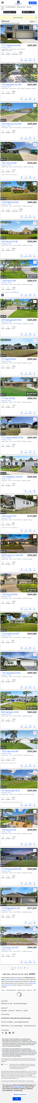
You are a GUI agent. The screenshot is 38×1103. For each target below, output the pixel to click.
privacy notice (17, 1087)
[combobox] (33, 21)
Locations (10, 12)
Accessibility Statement (21, 1022)
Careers (25, 1010)
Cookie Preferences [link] (30, 1026)
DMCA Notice (5, 1026)
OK (17, 1099)
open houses (15, 979)
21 (25, 968)
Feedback (4, 1010)
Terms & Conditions (7, 1022)
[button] (33, 2)
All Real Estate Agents (20, 1003)
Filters (30, 12)
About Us (19, 1010)
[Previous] (1, 72)
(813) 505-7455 (15, 292)
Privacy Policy (5, 1014)
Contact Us (11, 1010)
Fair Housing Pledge (17, 1026)
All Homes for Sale (7, 1003)
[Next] (36, 72)
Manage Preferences (20, 1094)
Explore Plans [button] (21, 1068)
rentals (6, 979)
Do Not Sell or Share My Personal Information (16, 1018)
